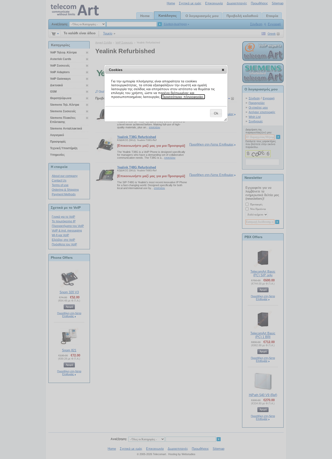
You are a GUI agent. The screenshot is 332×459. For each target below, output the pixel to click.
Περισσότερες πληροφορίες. (183, 97)
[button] (223, 69)
